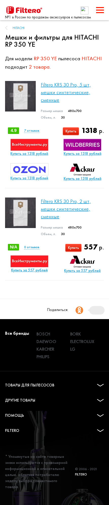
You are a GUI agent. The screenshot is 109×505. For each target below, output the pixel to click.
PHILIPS (43, 356)
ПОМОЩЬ (14, 415)
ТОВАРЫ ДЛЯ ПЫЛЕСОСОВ (29, 385)
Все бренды (17, 333)
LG (72, 349)
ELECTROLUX (82, 341)
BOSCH (43, 334)
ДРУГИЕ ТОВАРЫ (20, 400)
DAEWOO (46, 341)
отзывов (31, 130)
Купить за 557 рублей (29, 270)
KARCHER (45, 349)
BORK (75, 334)
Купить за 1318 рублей (29, 153)
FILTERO (12, 430)
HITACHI (19, 27)
